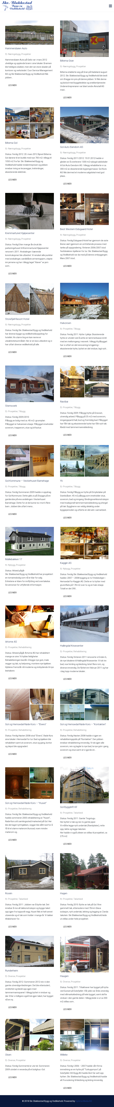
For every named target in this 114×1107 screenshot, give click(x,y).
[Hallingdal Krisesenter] (84, 607)
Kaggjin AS (66, 562)
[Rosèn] (29, 855)
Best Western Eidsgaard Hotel (76, 229)
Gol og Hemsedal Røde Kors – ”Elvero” (25, 724)
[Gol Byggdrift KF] (84, 768)
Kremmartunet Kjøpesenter (19, 233)
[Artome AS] (29, 607)
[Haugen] (84, 937)
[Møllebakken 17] (29, 528)
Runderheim (11, 970)
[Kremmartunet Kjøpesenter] (29, 195)
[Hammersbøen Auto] (29, 22)
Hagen (63, 893)
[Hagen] (84, 855)
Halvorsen (65, 322)
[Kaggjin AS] (84, 528)
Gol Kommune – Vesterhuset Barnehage (27, 480)
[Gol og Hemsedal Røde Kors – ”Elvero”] (29, 690)
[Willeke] (84, 1020)
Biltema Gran (67, 60)
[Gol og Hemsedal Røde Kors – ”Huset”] (29, 768)
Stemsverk (11, 405)
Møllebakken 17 (13, 559)
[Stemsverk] (29, 367)
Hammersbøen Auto (16, 48)
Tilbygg (76, 329)
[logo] (17, 6)
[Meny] (110, 6)
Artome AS (11, 641)
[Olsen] (29, 1020)
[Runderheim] (29, 937)
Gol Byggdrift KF (68, 807)
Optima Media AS (84, 1101)
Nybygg (11, 565)
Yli (61, 480)
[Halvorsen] (84, 284)
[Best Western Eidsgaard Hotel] (84, 195)
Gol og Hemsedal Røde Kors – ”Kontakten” (83, 724)
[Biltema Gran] (84, 22)
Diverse (11, 976)
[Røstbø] (84, 367)
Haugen (64, 976)
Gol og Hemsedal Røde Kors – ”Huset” (26, 803)
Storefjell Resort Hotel (17, 318)
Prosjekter (26, 54)
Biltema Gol (11, 142)
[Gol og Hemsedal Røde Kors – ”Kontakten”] (84, 690)
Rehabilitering (25, 647)
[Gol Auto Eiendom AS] (84, 108)
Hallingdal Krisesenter (71, 645)
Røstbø (64, 401)
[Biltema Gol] (29, 108)
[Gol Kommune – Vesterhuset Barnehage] (29, 446)
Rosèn (8, 893)
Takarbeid (78, 813)
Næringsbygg (14, 54)
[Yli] (84, 446)
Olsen (8, 1054)
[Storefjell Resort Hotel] (29, 284)
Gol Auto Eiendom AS (71, 146)
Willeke (64, 1054)
